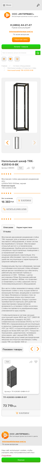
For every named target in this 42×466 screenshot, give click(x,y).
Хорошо (21, 460)
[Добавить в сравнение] (31, 362)
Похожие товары (12, 349)
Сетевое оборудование (21, 66)
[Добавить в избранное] (36, 362)
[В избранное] (33, 168)
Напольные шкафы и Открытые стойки (21, 68)
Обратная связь (21, 39)
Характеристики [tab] (24, 227)
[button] (31, 349)
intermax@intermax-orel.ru (21, 32)
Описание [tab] (8, 227)
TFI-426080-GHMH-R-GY (15, 397)
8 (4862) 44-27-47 (21, 25)
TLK (20, 168)
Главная (4, 66)
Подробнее (6, 456)
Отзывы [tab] (7, 231)
